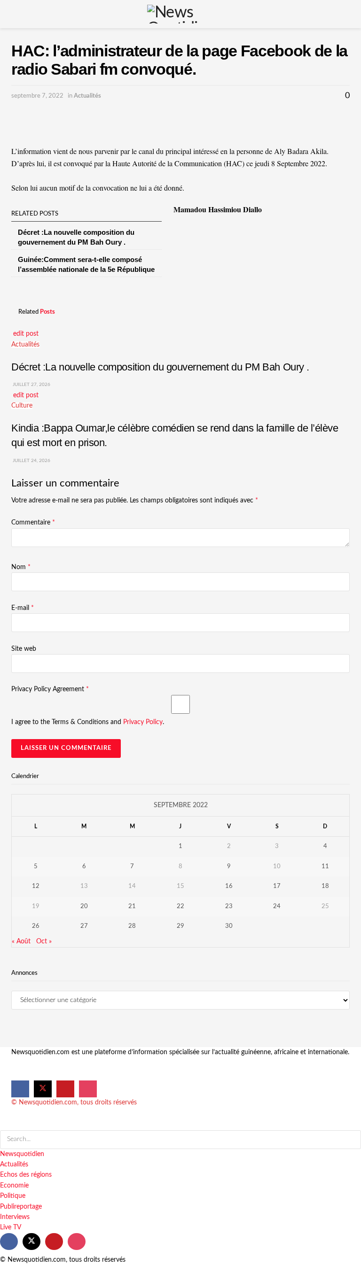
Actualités (87, 96)
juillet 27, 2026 (30, 384)
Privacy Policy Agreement (50, 689)
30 (229, 926)
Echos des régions (26, 1175)
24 (277, 906)
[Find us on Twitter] (43, 1088)
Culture (21, 405)
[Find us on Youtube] (65, 1088)
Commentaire (33, 522)
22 (180, 906)
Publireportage (21, 1206)
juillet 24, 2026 (30, 460)
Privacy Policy (143, 722)
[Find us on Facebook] (20, 1088)
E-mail (22, 608)
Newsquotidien (22, 1154)
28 (132, 926)
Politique (12, 1196)
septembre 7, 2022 (37, 96)
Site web (23, 649)
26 (35, 926)
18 (325, 886)
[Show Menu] (15, 14)
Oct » (44, 941)
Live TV (10, 1227)
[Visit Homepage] (180, 14)
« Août (21, 941)
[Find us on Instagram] (88, 1088)
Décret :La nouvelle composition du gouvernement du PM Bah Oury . (160, 367)
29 (180, 926)
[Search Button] (346, 14)
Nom (21, 567)
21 (132, 906)
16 (229, 886)
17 (277, 886)
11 (325, 867)
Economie (14, 1185)
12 (35, 886)
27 (84, 926)
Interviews (15, 1217)
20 (84, 906)
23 (229, 906)
